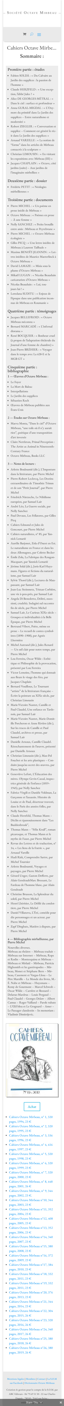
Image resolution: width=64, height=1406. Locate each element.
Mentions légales (15, 1378)
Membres (30, 1378)
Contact (41, 1378)
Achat (32, 1106)
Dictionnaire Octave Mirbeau (39, 1383)
